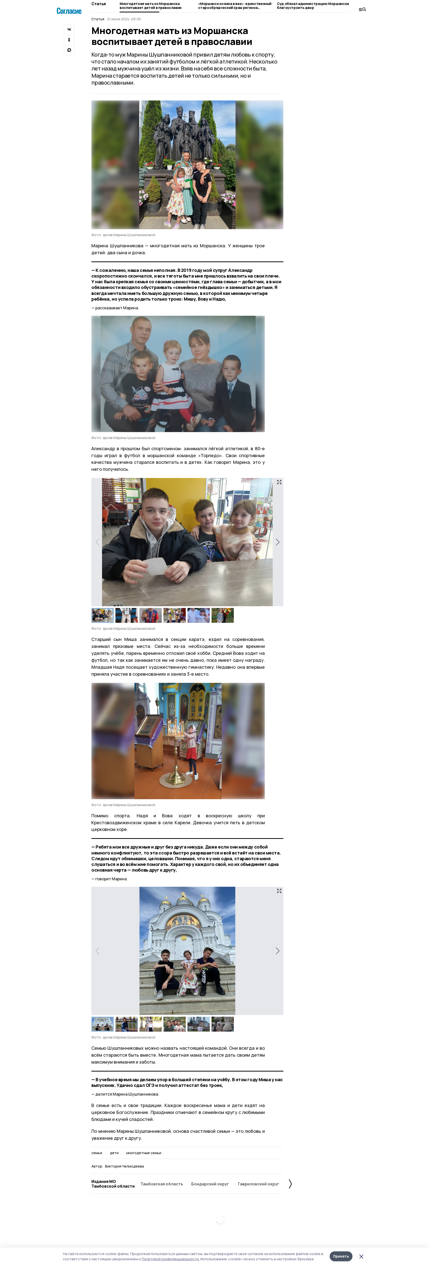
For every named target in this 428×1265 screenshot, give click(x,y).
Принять (341, 1256)
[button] (277, 542)
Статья (98, 3)
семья (96, 1153)
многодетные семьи (143, 1153)
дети (114, 1153)
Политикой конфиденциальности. (171, 1259)
